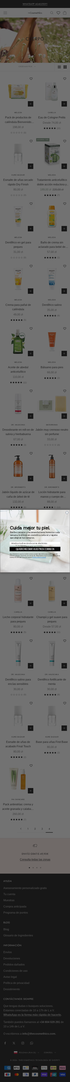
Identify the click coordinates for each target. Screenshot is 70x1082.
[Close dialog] (67, 512)
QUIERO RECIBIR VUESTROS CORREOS (35, 549)
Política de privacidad (39, 557)
